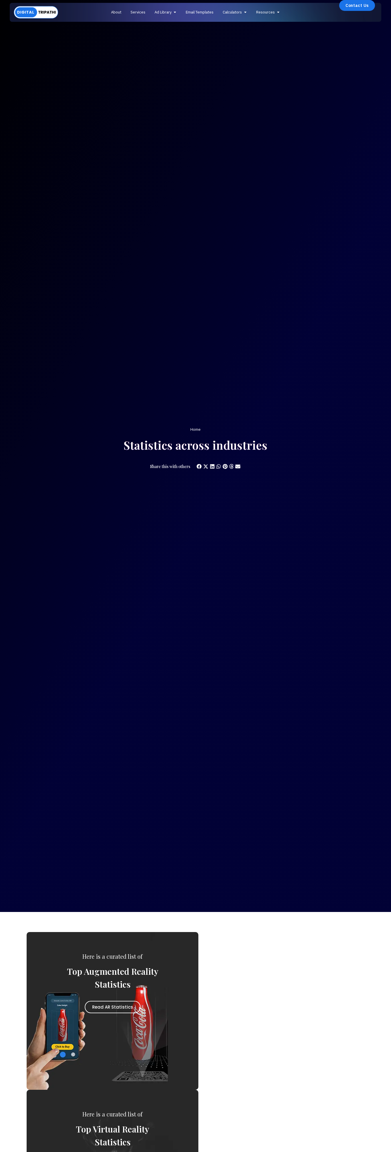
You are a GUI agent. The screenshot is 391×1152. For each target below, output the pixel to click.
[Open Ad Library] (175, 12)
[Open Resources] (278, 12)
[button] (199, 466)
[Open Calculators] (245, 12)
